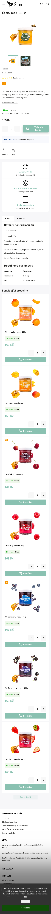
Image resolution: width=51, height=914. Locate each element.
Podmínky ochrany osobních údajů (15, 825)
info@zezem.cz (8, 880)
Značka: (7, 73)
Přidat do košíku (38, 129)
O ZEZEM (5, 818)
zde (25, 897)
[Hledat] (41, 4)
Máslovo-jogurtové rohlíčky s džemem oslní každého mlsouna (22, 846)
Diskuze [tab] (21, 218)
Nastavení (25, 901)
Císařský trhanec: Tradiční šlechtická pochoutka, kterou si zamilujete (24, 859)
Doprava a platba (8, 833)
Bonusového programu (25, 139)
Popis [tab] (7, 218)
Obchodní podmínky (10, 822)
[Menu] (3, 4)
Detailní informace (10, 103)
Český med (27, 271)
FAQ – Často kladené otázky (13, 829)
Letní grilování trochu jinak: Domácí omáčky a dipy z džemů (25, 853)
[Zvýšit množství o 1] (17, 129)
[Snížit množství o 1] (5, 129)
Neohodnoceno (19, 78)
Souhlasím (25, 907)
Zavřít (45, 159)
